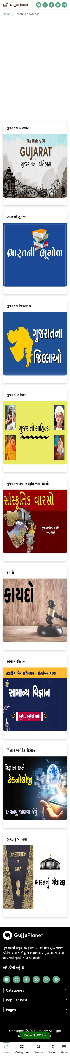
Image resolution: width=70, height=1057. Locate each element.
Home (6, 14)
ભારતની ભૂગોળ (16, 216)
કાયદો (10, 572)
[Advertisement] (35, 69)
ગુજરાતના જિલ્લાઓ (19, 305)
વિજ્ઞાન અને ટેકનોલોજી (21, 750)
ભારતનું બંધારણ (17, 839)
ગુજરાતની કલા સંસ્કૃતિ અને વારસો (28, 483)
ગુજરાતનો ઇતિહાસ (18, 127)
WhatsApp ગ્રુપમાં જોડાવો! (34, 1035)
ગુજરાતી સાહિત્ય (16, 394)
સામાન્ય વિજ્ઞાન (16, 661)
